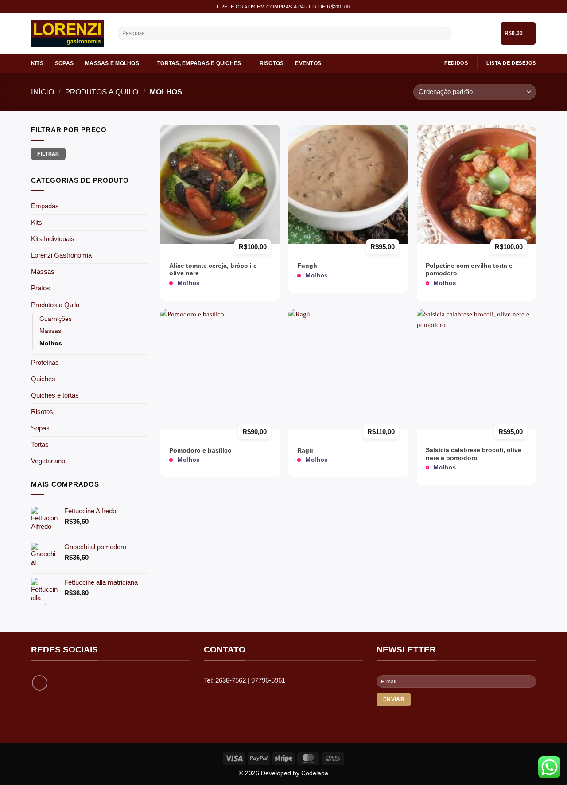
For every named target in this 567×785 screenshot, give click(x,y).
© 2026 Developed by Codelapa (283, 773)
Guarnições (55, 319)
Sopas (64, 63)
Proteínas (45, 362)
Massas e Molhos (112, 63)
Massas (42, 271)
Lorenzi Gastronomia (61, 255)
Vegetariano (48, 461)
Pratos (40, 288)
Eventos (308, 63)
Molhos (50, 343)
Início (42, 91)
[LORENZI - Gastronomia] (68, 33)
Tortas (40, 444)
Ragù (305, 450)
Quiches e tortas (55, 395)
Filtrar (48, 153)
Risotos (272, 63)
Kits (37, 63)
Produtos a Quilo (101, 91)
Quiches (43, 379)
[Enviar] (443, 34)
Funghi (308, 265)
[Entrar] (482, 33)
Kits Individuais (52, 238)
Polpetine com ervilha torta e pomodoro (469, 269)
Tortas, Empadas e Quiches (199, 63)
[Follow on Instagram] (39, 683)
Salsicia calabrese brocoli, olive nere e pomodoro (473, 454)
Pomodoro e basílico (200, 450)
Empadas (45, 206)
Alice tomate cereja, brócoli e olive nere (213, 269)
